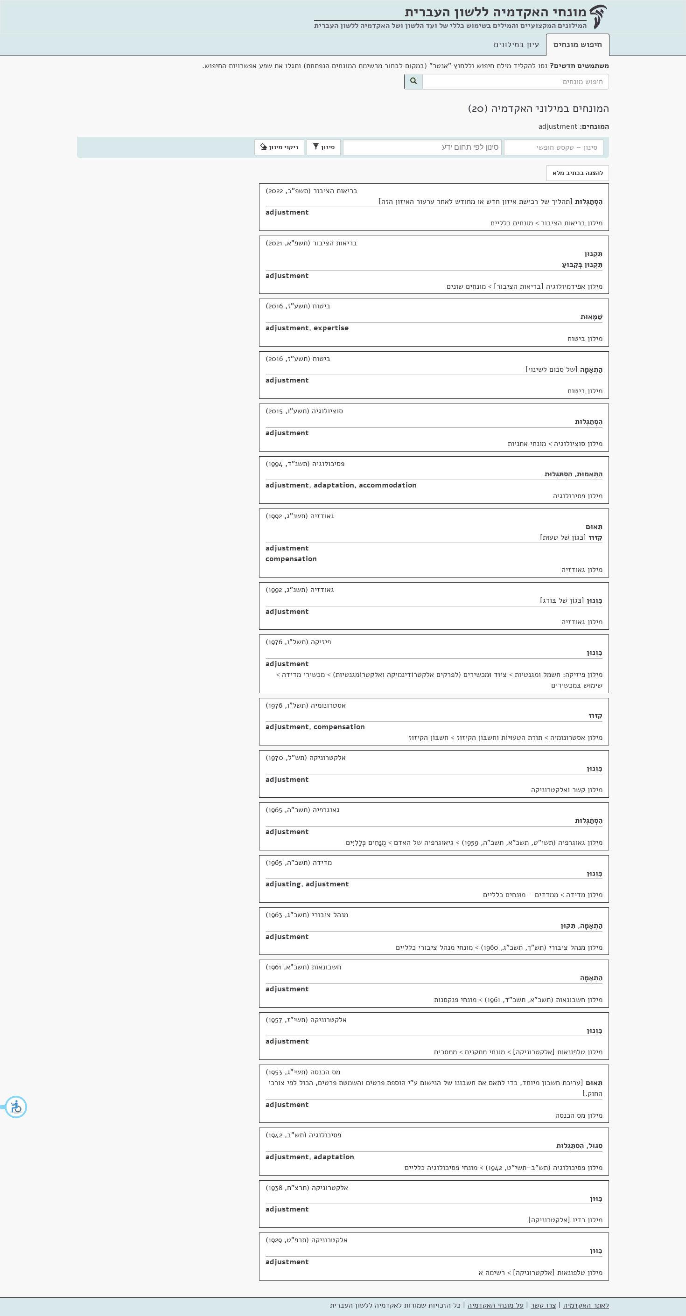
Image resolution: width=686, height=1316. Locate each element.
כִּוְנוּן (594, 600)
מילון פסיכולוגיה (577, 496)
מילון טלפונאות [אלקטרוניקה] (557, 1052)
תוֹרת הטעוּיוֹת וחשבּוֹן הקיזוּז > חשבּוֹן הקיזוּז (475, 737)
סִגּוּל (595, 1146)
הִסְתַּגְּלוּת (588, 201)
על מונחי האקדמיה (496, 1305)
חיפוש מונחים (577, 44)
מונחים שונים (466, 286)
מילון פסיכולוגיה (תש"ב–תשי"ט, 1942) (543, 1168)
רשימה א (492, 1272)
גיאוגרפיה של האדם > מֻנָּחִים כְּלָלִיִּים (400, 842)
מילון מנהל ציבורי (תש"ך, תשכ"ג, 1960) (541, 947)
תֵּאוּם (594, 527)
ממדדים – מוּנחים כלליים (520, 895)
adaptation (334, 485)
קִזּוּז (595, 537)
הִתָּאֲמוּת (589, 474)
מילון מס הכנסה (578, 1115)
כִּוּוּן (596, 1198)
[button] (14, 1107)
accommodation (388, 485)
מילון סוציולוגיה (578, 444)
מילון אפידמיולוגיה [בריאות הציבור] (548, 286)
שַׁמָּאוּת (591, 317)
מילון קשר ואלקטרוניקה (566, 790)
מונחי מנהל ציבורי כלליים (434, 947)
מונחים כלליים (511, 223)
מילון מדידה (584, 895)
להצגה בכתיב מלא (578, 172)
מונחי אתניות (527, 444)
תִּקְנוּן (593, 254)
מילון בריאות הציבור (571, 223)
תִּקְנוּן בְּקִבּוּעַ (582, 264)
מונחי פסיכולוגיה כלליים (441, 1168)
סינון (327, 147)
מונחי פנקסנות (455, 1000)
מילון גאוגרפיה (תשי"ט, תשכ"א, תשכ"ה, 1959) (532, 842)
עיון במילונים (516, 44)
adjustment (287, 212)
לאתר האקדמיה (586, 1305)
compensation (291, 559)
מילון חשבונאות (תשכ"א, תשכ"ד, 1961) (543, 1000)
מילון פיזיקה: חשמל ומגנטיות (558, 674)
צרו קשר (543, 1305)
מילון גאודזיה (581, 569)
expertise (331, 328)
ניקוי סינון (282, 147)
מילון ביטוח (584, 339)
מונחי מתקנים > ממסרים (469, 1052)
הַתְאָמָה (591, 369)
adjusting (283, 884)
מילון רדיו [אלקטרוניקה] (565, 1220)
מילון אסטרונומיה (576, 737)
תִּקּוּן (567, 925)
